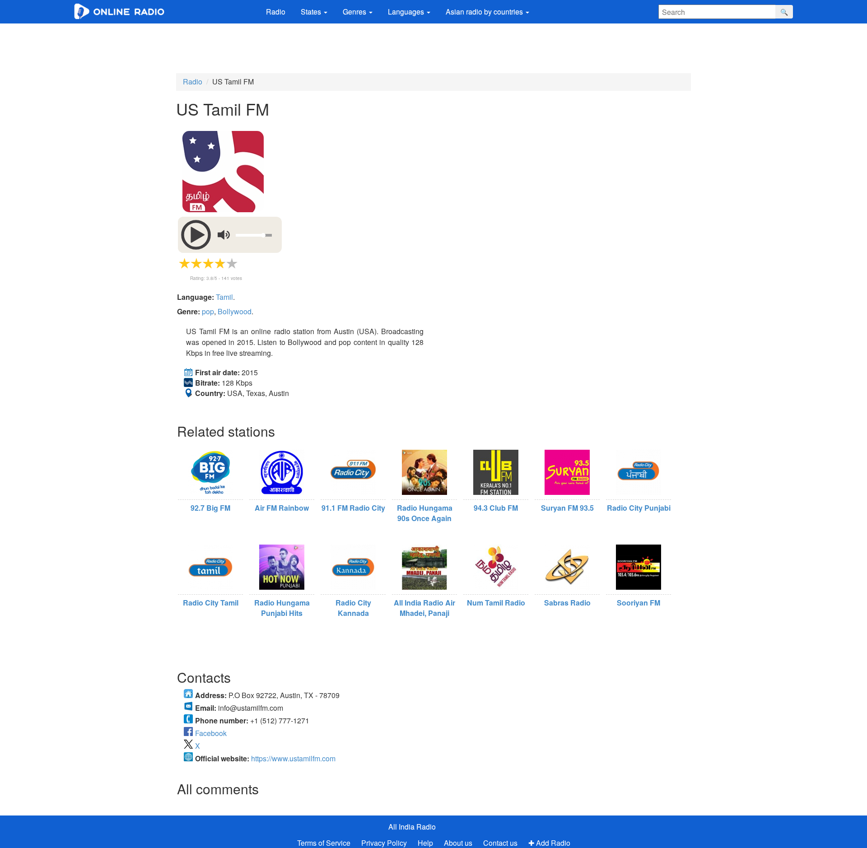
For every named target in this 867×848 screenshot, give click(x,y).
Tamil (224, 297)
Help (425, 843)
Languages (407, 11)
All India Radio (412, 826)
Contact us (500, 843)
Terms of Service (323, 843)
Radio (275, 11)
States (312, 11)
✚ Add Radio (549, 843)
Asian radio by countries (485, 11)
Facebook (211, 733)
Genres (355, 11)
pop (208, 311)
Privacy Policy (385, 843)
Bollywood (235, 311)
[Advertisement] (433, 48)
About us (458, 843)
